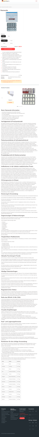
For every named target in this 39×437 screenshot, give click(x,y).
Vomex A (10, 100)
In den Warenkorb (8, 49)
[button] (10, 102)
